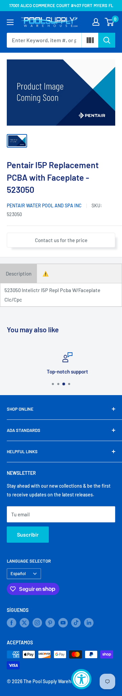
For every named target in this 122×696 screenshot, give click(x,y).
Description (19, 273)
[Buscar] (106, 40)
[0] (109, 22)
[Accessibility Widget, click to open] (81, 679)
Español (18, 573)
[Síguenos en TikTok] (76, 622)
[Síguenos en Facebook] (11, 622)
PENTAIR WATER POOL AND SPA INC (44, 205)
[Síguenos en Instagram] (37, 622)
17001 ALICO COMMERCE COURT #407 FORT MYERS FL (61, 5)
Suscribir (28, 534)
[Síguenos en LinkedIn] (89, 622)
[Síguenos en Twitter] (24, 622)
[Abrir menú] (10, 22)
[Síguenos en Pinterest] (50, 622)
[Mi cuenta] (96, 22)
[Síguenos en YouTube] (63, 622)
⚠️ (45, 273)
